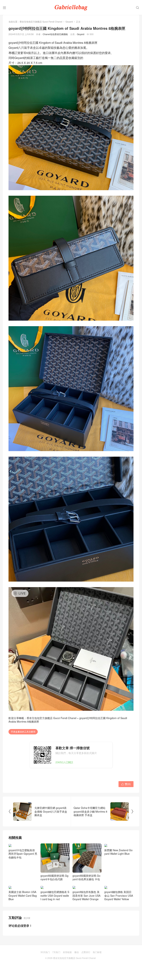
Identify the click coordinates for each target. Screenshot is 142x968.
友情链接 (67, 955)
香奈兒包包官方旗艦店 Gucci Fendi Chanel (41, 21)
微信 (76, 955)
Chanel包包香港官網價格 (55, 34)
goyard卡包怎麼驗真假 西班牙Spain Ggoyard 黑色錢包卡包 (23, 879)
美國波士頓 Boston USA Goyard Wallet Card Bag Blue (23, 899)
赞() (126, 784)
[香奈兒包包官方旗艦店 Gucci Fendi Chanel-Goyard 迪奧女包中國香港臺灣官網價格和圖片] (71, 7)
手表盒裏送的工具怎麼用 (23, 731)
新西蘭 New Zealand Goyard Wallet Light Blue (118, 877)
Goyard (69, 21)
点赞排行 (85, 955)
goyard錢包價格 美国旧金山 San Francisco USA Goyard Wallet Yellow (118, 899)
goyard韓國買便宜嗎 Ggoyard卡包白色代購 (54, 877)
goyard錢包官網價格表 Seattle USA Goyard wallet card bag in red (54, 899)
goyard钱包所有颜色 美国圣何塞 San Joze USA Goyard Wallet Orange (86, 899)
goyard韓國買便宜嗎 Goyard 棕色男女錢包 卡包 (86, 877)
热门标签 (97, 955)
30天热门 (45, 955)
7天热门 (56, 955)
